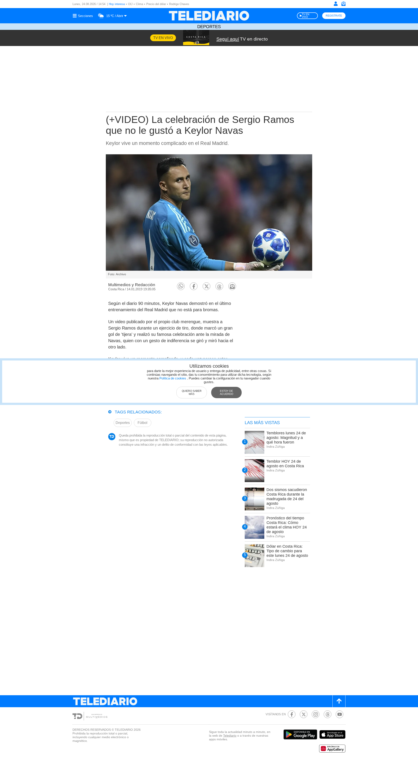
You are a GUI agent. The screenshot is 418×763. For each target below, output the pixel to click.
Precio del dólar (156, 4)
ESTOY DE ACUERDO (226, 392)
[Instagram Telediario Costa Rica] (315, 714)
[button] (180, 286)
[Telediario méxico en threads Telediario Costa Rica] (327, 714)
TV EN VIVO (305, 16)
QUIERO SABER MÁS (192, 392)
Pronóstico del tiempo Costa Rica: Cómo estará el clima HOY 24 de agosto (286, 525)
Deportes (209, 26)
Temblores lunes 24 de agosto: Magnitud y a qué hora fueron (286, 437)
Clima (139, 4)
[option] (209, 216)
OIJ (130, 4)
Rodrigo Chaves (179, 4)
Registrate (334, 15)
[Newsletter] (343, 5)
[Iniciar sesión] (336, 4)
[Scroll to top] (339, 701)
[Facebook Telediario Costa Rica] (291, 714)
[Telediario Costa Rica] (208, 15)
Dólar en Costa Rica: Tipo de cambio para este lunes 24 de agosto (287, 551)
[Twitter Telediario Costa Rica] (303, 714)
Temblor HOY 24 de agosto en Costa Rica (285, 463)
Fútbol (142, 423)
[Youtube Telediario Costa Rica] (339, 714)
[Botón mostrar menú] (83, 16)
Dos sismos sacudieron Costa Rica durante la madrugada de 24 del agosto (286, 497)
